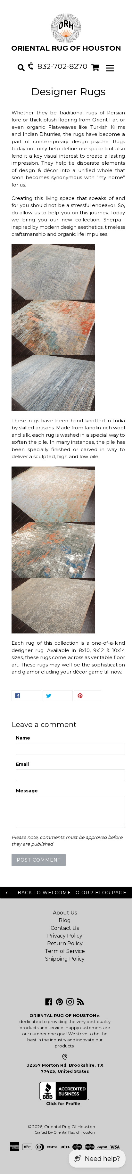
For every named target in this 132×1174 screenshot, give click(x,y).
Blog (65, 920)
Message (27, 791)
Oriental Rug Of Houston (69, 1126)
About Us (65, 913)
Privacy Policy (64, 936)
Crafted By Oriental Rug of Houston (65, 1132)
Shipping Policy (65, 959)
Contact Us (65, 928)
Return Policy (65, 943)
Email (22, 764)
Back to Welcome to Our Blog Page (71, 893)
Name (23, 738)
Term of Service (65, 951)
